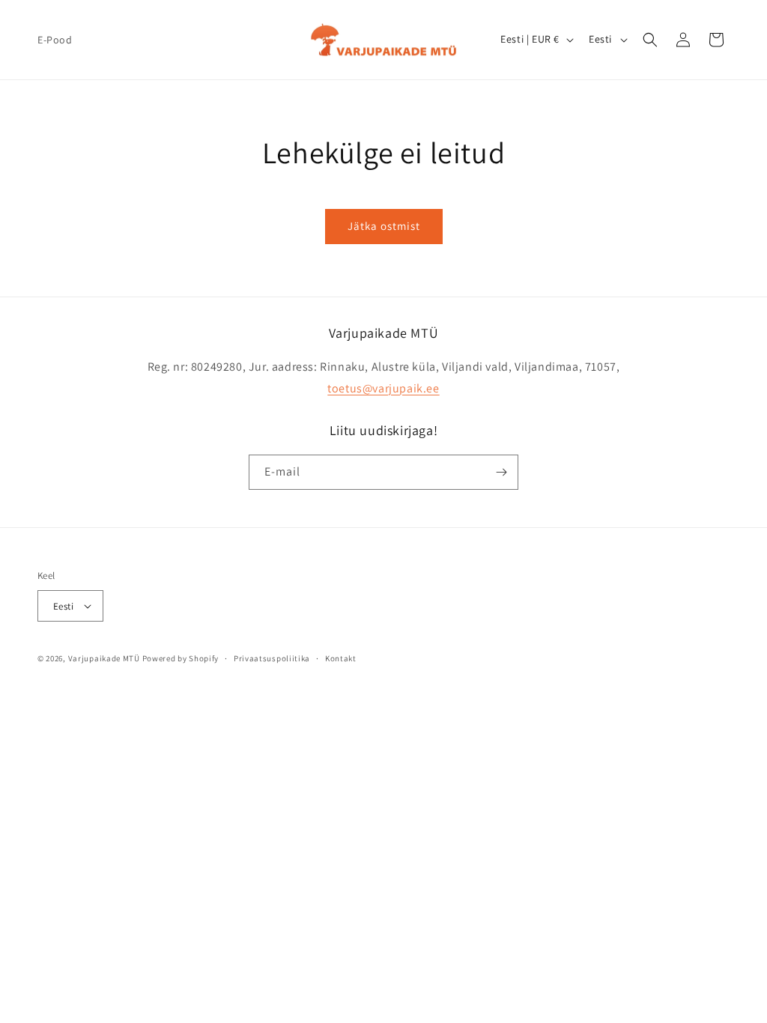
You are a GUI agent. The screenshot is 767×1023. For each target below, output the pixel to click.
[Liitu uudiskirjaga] (501, 472)
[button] (650, 39)
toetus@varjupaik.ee (383, 388)
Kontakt (341, 658)
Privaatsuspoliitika (272, 658)
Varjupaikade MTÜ (104, 658)
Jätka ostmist (384, 226)
